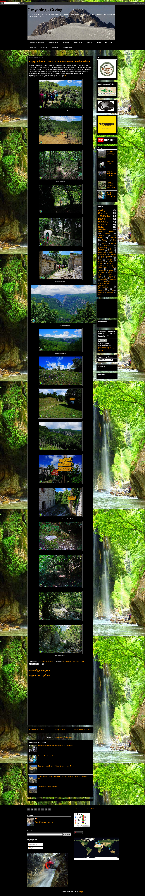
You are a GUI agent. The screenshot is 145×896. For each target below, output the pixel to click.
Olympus (33, 47)
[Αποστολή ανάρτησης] (42, 664)
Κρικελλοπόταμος (103, 283)
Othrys (110, 251)
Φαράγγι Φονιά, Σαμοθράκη (47, 756)
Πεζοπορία (75, 661)
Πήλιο (100, 265)
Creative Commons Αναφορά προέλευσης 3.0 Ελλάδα (106, 348)
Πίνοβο (110, 269)
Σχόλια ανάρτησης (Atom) (64, 737)
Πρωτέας (103, 221)
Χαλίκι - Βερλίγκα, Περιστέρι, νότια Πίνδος (111, 184)
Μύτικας (104, 244)
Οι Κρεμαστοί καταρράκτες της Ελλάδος (111, 153)
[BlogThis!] (32, 664)
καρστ (99, 294)
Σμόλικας (101, 251)
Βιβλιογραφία (67, 47)
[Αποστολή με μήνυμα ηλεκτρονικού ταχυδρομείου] (30, 664)
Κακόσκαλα (112, 280)
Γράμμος (103, 280)
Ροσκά (100, 276)
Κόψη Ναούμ (102, 267)
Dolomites (55, 47)
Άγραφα (105, 240)
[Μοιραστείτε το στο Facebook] (36, 664)
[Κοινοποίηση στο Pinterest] (38, 664)
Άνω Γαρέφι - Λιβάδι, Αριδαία (47, 786)
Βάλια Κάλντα (105, 256)
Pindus (101, 227)
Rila (106, 290)
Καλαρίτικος (109, 265)
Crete (103, 258)
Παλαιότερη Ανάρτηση (82, 730)
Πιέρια (111, 252)
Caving (101, 210)
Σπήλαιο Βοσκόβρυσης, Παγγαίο (111, 173)
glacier (111, 270)
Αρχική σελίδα (59, 730)
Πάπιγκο (109, 274)
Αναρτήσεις (34, 844)
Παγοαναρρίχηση (103, 287)
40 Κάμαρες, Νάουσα (111, 162)
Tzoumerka (104, 216)
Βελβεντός (110, 276)
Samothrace (44, 47)
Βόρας (106, 278)
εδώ (65, 76)
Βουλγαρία (101, 292)
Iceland (111, 258)
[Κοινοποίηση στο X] (34, 664)
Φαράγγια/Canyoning (37, 42)
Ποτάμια (89, 42)
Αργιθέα (112, 290)
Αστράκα (101, 272)
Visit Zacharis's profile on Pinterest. (86, 809)
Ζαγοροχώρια (66, 661)
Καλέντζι (107, 281)
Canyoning (103, 213)
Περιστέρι (101, 249)
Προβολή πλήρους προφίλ (44, 822)
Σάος (100, 231)
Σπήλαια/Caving (53, 42)
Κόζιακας (111, 261)
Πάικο (100, 274)
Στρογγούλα (102, 254)
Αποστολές (109, 42)
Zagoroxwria (102, 270)
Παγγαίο (112, 238)
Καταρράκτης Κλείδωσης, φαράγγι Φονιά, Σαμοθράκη (55, 745)
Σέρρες (113, 244)
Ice (111, 249)
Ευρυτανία (112, 242)
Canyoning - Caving (44, 9)
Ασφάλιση (107, 245)
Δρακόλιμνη (102, 252)
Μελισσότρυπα (102, 285)
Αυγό (99, 260)
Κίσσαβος (109, 260)
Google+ (3, 1)
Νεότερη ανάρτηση (36, 730)
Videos (98, 42)
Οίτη (114, 256)
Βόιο (99, 278)
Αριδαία (113, 254)
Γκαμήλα (113, 278)
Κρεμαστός (101, 261)
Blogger (81, 891)
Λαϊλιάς (100, 263)
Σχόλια (32, 848)
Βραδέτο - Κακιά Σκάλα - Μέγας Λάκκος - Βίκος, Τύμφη (56, 766)
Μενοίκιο (110, 263)
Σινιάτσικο (101, 289)
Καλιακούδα (110, 292)
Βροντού (110, 272)
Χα (108, 289)
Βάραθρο (112, 231)
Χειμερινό (102, 236)
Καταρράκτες (78, 42)
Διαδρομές (66, 42)
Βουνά (101, 218)
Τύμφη (82, 661)
